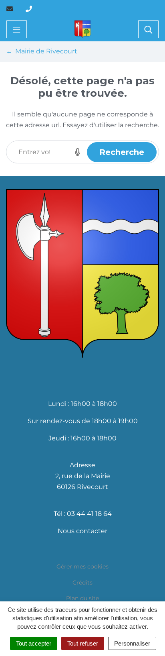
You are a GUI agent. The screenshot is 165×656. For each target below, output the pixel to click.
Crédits (82, 582)
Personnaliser (132, 643)
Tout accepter (33, 643)
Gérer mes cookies (82, 566)
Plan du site (82, 598)
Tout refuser (82, 643)
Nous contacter (82, 531)
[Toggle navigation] (16, 29)
